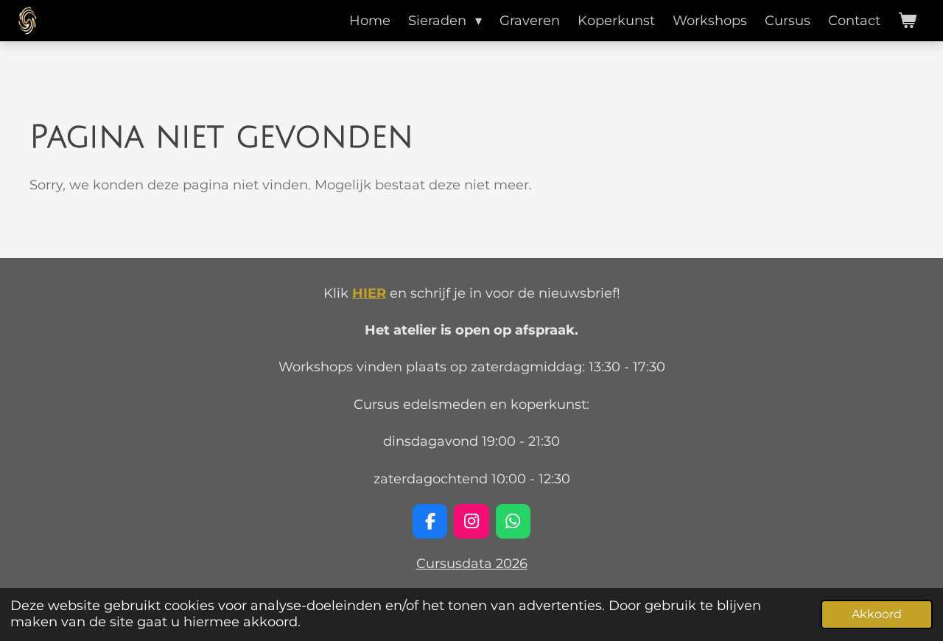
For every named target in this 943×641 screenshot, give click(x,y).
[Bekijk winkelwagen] (907, 20)
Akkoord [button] (877, 613)
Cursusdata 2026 (471, 564)
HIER (369, 293)
